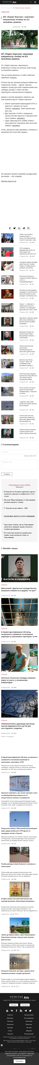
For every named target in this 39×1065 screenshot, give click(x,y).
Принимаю (19, 1061)
